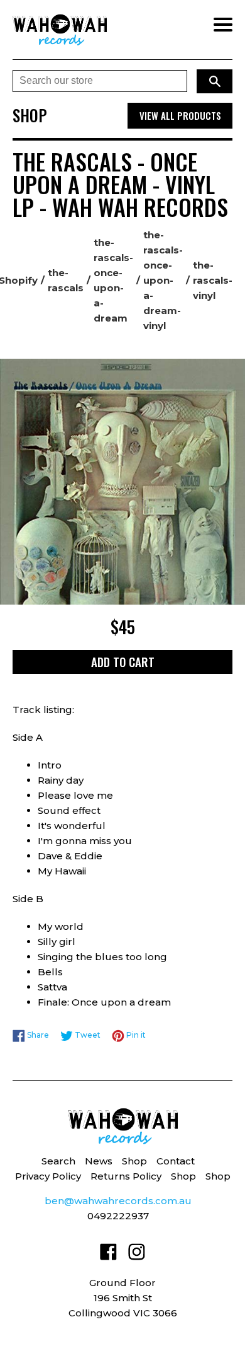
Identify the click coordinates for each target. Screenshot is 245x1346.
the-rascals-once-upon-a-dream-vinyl (163, 280)
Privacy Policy (48, 1176)
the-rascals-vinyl (212, 280)
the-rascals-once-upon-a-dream (113, 280)
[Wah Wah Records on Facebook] (108, 1254)
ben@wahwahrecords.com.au (118, 1201)
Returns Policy (125, 1176)
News (98, 1161)
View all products (180, 115)
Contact (175, 1161)
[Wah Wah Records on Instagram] (136, 1254)
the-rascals (66, 280)
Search (58, 1161)
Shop (134, 1161)
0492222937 (118, 1216)
